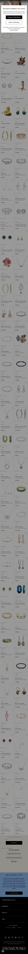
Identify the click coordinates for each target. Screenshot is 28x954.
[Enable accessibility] (2, 951)
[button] (24, 6)
